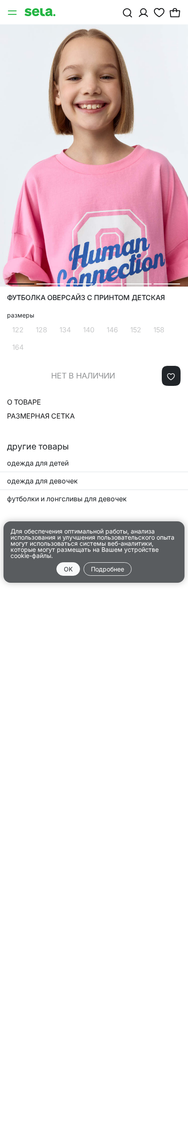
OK (68, 569)
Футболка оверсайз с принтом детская (86, 298)
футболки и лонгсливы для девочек (67, 498)
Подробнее (107, 569)
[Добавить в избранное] (171, 375)
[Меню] (13, 12)
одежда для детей (38, 463)
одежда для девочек (42, 480)
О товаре (24, 402)
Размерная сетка (41, 416)
